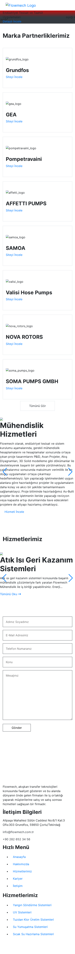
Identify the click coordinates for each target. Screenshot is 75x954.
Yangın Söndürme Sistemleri (32, 905)
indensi (46, 950)
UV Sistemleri (22, 912)
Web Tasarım (33, 950)
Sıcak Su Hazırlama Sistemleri (33, 934)
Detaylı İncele (12, 21)
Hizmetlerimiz (22, 871)
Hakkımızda (21, 864)
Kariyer (18, 878)
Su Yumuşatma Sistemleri (30, 927)
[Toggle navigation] (61, 5)
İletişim (18, 886)
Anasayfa (19, 857)
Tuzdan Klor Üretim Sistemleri (33, 919)
